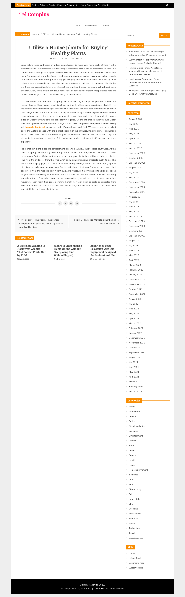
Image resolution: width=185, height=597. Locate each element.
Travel (132, 533)
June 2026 (134, 128)
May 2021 (134, 371)
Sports (132, 523)
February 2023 (136, 269)
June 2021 (134, 367)
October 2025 (136, 158)
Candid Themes (116, 588)
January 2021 (135, 391)
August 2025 (135, 167)
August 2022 (135, 299)
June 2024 (134, 206)
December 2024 (137, 182)
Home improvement (138, 469)
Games (132, 450)
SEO (131, 503)
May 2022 (134, 313)
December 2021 (137, 337)
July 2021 (133, 362)
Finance (132, 440)
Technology (134, 528)
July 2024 (133, 201)
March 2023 (135, 265)
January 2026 (135, 148)
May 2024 (134, 211)
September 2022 (137, 294)
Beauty (132, 416)
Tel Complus (34, 14)
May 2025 (134, 177)
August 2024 (135, 196)
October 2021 (136, 347)
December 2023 (137, 221)
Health (132, 460)
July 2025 (133, 172)
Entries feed (135, 558)
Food (131, 445)
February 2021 (136, 386)
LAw (131, 479)
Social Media (91, 25)
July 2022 (133, 303)
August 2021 (135, 357)
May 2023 (134, 255)
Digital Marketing (137, 426)
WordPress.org (136, 567)
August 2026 (135, 119)
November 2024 (137, 187)
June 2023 (134, 250)
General (105, 25)
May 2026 (134, 133)
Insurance (133, 474)
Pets (78, 25)
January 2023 (135, 274)
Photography (135, 489)
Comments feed (136, 562)
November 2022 (137, 284)
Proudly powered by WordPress (76, 588)
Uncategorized (136, 537)
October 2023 (136, 230)
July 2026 (133, 124)
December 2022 (137, 279)
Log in (132, 553)
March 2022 (135, 323)
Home (132, 465)
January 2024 (135, 216)
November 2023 (137, 226)
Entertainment (136, 435)
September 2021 (137, 352)
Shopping (57, 58)
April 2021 (134, 376)
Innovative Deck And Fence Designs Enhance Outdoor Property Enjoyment (39, 5)
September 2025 (137, 162)
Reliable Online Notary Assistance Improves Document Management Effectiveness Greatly (145, 71)
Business (133, 421)
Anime (132, 406)
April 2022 (134, 318)
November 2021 (137, 342)
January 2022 (135, 333)
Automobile (134, 411)
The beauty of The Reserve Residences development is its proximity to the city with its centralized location (40, 223)
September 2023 (137, 235)
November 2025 (137, 153)
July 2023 (133, 245)
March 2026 (135, 143)
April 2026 (134, 138)
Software (133, 518)
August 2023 (135, 240)
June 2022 (134, 308)
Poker (131, 494)
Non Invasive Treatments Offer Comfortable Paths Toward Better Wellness (145, 82)
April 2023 (134, 260)
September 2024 (137, 192)
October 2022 (136, 289)
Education (133, 431)
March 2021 (135, 381)
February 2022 (136, 328)
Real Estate (134, 499)
